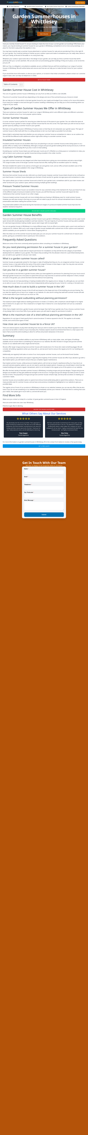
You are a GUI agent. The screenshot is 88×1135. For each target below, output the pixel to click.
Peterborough (7, 406)
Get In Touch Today (44, 80)
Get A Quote (44, 34)
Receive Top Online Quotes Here (44, 409)
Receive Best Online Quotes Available (44, 211)
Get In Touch (80, 3)
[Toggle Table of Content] (20, 84)
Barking (20, 406)
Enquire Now (44, 451)
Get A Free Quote (44, 446)
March (15, 406)
